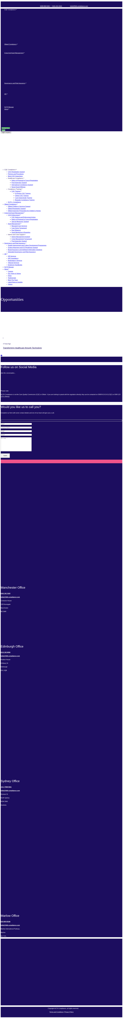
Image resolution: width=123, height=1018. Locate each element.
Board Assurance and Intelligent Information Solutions (25, 90)
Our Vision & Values (14, 113)
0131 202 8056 (5, 652)
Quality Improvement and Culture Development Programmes (27, 85)
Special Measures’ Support (20, 61)
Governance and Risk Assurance (14, 83)
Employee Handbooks (15, 105)
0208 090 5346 (45, 6)
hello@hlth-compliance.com (79, 6)
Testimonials (12, 118)
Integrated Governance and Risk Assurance (22, 92)
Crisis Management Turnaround (22, 79)
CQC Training (16, 31)
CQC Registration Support (16, 12)
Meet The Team (13, 120)
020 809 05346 (5, 921)
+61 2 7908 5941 (6, 787)
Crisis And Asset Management (14, 53)
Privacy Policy (69, 1012)
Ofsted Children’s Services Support (19, 46)
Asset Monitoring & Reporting (21, 72)
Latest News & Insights (15, 122)
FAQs (10, 116)
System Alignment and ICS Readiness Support (23, 87)
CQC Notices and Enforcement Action (24, 57)
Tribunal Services (13, 103)
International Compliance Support (22, 25)
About (6, 109)
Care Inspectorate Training (23, 38)
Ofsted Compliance (10, 44)
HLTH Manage (9, 107)
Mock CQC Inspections (15, 16)
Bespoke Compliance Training (24, 40)
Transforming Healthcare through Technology (22, 348)
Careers (10, 111)
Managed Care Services (19, 66)
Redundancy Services (15, 100)
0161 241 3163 (57, 6)
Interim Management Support (21, 77)
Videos (10, 124)
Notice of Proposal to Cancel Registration (25, 20)
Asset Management (14, 64)
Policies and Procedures (16, 14)
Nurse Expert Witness (18, 27)
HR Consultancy (13, 98)
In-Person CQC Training (23, 33)
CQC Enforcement (14, 55)
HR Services (12, 96)
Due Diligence (16, 70)
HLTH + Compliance (14, 42)
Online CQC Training (22, 35)
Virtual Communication (11, 338)
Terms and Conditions (56, 1012)
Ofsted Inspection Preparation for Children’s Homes (24, 51)
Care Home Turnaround (19, 68)
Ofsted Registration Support (17, 48)
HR (5, 94)
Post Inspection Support (19, 22)
